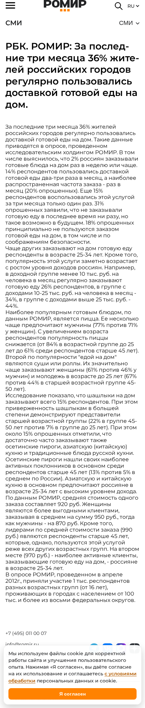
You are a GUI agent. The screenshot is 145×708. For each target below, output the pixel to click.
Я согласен (72, 694)
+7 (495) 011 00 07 (26, 633)
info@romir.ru (22, 644)
